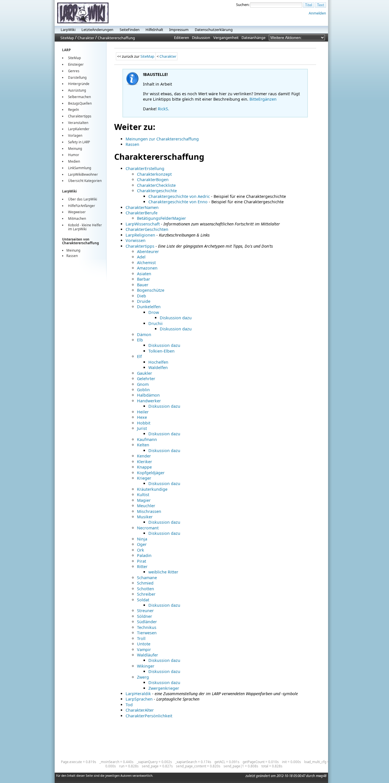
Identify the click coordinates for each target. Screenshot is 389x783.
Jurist (142, 428)
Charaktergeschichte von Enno (178, 201)
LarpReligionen (140, 235)
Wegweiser (77, 212)
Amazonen (147, 268)
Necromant (148, 528)
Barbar (143, 279)
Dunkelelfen (149, 306)
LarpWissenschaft (143, 224)
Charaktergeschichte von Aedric (179, 196)
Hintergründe (78, 84)
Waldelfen (158, 367)
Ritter (142, 566)
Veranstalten (78, 123)
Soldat (143, 599)
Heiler (143, 412)
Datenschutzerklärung (214, 29)
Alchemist (146, 262)
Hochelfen (158, 362)
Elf (139, 356)
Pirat (141, 561)
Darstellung (77, 77)
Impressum (179, 29)
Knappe (144, 467)
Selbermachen (79, 97)
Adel (141, 257)
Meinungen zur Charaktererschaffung (162, 139)
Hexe (142, 417)
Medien (74, 161)
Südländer (147, 621)
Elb (140, 340)
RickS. (163, 108)
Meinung (75, 148)
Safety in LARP (79, 142)
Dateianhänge (253, 37)
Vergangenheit (226, 37)
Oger (142, 544)
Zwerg (143, 677)
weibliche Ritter (163, 572)
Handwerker (149, 400)
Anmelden (317, 13)
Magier (144, 500)
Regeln (73, 109)
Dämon (144, 334)
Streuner (145, 610)
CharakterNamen (142, 207)
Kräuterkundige (152, 489)
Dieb (141, 296)
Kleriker (144, 461)
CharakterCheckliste (156, 185)
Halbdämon (148, 395)
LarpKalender (78, 129)
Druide (143, 301)
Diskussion (201, 37)
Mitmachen (77, 218)
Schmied (145, 583)
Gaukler (144, 373)
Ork (140, 550)
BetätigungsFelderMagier (161, 218)
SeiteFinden (130, 29)
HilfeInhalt (154, 29)
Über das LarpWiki (82, 199)
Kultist (143, 494)
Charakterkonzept (154, 174)
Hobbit (143, 423)
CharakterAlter (140, 710)
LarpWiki (68, 29)
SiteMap (67, 37)
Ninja (142, 539)
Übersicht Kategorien (85, 181)
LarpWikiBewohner (83, 174)
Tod (129, 704)
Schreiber (146, 594)
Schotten (145, 588)
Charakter (85, 37)
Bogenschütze (150, 290)
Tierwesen (147, 632)
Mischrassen (149, 511)
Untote (143, 644)
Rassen (72, 256)
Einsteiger (76, 64)
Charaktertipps (79, 116)
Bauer (142, 284)
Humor (73, 155)
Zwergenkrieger (163, 688)
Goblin (143, 389)
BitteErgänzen (263, 99)
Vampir (144, 649)
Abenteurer (148, 251)
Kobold (73, 225)
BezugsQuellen (80, 103)
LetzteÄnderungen (97, 29)
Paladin (144, 555)
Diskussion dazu (176, 317)
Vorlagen (75, 135)
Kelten (143, 445)
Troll (141, 638)
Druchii (155, 323)
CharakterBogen (153, 179)
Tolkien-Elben (161, 351)
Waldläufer (147, 655)
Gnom (143, 384)
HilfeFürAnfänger (81, 206)
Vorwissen (136, 240)
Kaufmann (147, 439)
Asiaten (144, 273)
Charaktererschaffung (116, 37)
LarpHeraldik (138, 693)
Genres (73, 71)
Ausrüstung (77, 90)
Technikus (146, 627)
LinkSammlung (79, 168)
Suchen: (242, 4)
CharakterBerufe (141, 213)
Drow (153, 312)
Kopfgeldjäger (151, 472)
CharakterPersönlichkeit (149, 715)
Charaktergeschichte (157, 190)
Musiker (145, 516)
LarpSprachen (139, 699)
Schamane (147, 577)
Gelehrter (146, 378)
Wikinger (145, 666)
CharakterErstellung (145, 168)
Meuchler (146, 505)
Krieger (144, 478)
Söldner (144, 616)
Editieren (181, 37)
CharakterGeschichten (147, 229)
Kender (144, 456)
